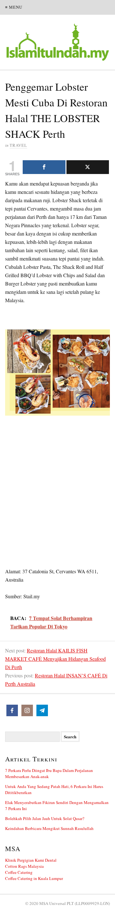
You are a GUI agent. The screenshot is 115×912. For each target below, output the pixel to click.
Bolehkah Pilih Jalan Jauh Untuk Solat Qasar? (44, 818)
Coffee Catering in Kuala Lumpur (34, 878)
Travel (18, 145)
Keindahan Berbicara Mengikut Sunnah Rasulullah (49, 828)
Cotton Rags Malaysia (24, 866)
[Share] (44, 167)
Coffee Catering (19, 872)
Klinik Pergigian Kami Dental (31, 860)
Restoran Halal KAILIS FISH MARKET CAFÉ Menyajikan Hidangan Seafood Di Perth (55, 658)
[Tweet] (87, 167)
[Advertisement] (57, 484)
